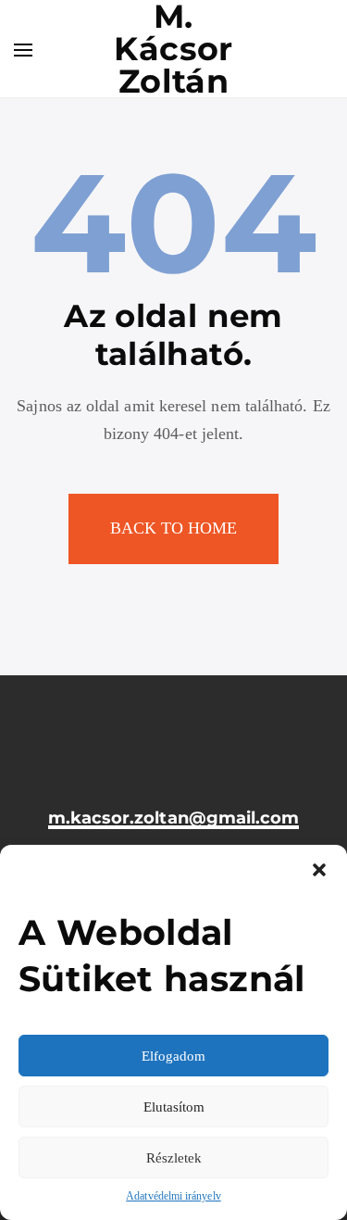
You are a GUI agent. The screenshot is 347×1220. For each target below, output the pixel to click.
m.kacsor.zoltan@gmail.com (174, 818)
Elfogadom (173, 1056)
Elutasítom (173, 1107)
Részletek (174, 1158)
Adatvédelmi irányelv (173, 1195)
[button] (319, 868)
